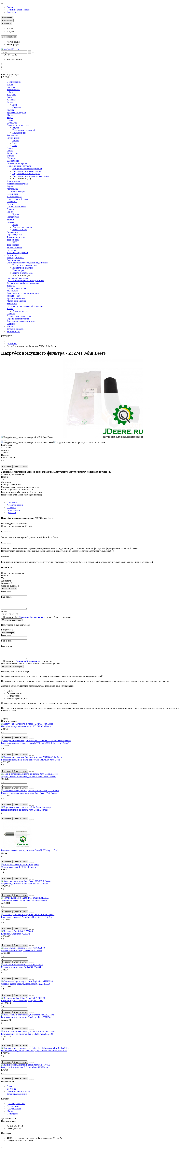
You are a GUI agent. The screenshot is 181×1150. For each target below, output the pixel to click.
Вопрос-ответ (13, 510)
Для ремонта (13, 161)
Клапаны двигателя (16, 288)
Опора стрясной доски (18, 199)
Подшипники (19, 133)
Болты (10, 84)
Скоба (10, 150)
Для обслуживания (16, 1103)
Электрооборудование (17, 252)
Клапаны (11, 99)
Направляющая (14, 196)
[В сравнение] (5, 440)
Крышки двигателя (16, 298)
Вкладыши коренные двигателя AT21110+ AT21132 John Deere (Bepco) (35, 743)
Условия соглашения (17, 1094)
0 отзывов (7, 469)
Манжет (11, 115)
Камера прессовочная (17, 184)
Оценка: (5, 611)
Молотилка (12, 189)
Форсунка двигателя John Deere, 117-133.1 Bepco (24, 883)
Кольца (10, 110)
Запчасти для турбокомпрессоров (23, 283)
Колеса (10, 102)
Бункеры (11, 87)
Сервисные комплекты (18, 318)
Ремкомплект (13, 135)
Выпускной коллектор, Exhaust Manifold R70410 (24, 1067)
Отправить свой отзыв (11, 620)
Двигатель (12, 255)
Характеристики (15, 505)
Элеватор (11, 250)
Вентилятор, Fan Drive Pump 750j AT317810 (22, 1000)
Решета (10, 219)
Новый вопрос (8, 632)
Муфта (10, 117)
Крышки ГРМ (13, 296)
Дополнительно (8, 1118)
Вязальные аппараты (17, 163)
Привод (10, 209)
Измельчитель (13, 181)
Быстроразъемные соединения (27, 168)
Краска (15, 214)
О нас (9, 1086)
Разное (10, 212)
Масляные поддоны (16, 301)
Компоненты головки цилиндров (23, 293)
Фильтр (10, 156)
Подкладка (12, 122)
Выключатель (13, 89)
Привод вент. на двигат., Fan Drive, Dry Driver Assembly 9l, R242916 (34, 1050)
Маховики (12, 303)
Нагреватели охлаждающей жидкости (25, 306)
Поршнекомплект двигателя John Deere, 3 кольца (24, 810)
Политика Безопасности (18, 9)
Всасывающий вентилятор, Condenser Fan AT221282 (26, 1017)
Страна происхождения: (12, 526)
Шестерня (11, 158)
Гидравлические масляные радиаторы (30, 176)
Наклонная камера (16, 191)
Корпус (10, 186)
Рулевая (10, 222)
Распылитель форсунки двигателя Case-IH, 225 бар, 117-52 (29, 850)
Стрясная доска (14, 234)
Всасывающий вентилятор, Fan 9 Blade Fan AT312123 (27, 1034)
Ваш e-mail (6, 641)
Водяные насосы (20, 311)
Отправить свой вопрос (12, 666)
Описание (12, 502)
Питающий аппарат (16, 206)
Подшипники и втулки (18, 125)
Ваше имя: (6, 591)
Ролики (10, 148)
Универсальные (14, 247)
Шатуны (11, 324)
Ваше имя (6, 635)
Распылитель (13, 217)
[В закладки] (2, 440)
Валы (15, 224)
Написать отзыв (9, 589)
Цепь (14, 145)
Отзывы (11, 507)
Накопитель (12, 194)
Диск (14, 105)
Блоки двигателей (15, 257)
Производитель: (9, 523)
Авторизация (13, 42)
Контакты (11, 12)
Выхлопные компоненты (24, 265)
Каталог (5, 1099)
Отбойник (12, 201)
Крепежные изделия (16, 112)
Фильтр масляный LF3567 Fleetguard (18, 867)
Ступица (16, 107)
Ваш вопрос (7, 646)
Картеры (11, 285)
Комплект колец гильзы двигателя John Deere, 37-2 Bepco (29, 793)
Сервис (10, 7)
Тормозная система (16, 237)
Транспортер (13, 245)
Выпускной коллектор (17, 278)
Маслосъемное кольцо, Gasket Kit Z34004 (21, 967)
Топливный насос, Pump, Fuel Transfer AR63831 (24, 900)
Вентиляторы (13, 260)
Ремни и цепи (13, 138)
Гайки (10, 92)
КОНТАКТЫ (13, 331)
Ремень (15, 140)
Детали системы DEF (22, 273)
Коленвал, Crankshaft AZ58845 (15, 934)
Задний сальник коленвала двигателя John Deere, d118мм (28, 776)
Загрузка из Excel (15, 329)
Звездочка (11, 94)
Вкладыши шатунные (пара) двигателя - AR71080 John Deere (30, 760)
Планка (10, 120)
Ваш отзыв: (6, 597)
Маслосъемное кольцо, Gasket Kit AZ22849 (21, 950)
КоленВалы (12, 290)
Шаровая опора (19, 229)
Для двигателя (14, 1108)
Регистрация (13, 44)
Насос (10, 308)
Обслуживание (14, 82)
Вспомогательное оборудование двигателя (27, 262)
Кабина (10, 97)
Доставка (11, 512)
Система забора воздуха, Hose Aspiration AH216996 (25, 984)
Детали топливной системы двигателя (25, 280)
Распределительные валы (19, 316)
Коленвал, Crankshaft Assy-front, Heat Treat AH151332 (26, 917)
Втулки (16, 127)
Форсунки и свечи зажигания (21, 321)
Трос (14, 143)
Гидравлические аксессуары (26, 173)
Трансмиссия (13, 240)
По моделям (12, 1114)
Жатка (10, 326)
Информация (7, 1081)
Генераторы (18, 270)
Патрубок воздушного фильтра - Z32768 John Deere (26, 726)
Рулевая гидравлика (22, 227)
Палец (10, 204)
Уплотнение (13, 153)
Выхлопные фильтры (22, 268)
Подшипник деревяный (23, 130)
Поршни (11, 313)
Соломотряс (12, 232)
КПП (14, 242)
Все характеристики (11, 484)
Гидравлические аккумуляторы (27, 171)
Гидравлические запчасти (19, 166)
